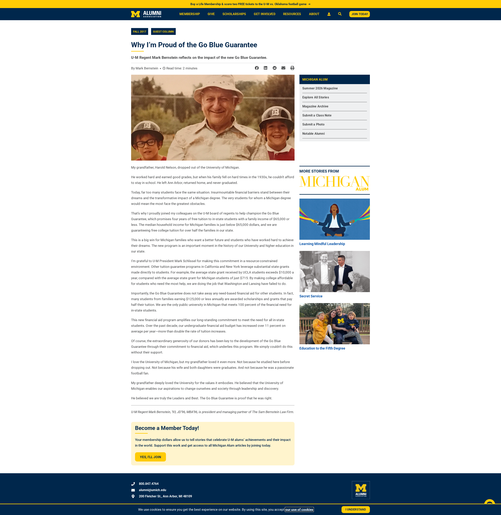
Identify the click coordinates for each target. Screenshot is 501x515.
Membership (189, 14)
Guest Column (163, 31)
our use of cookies (299, 509)
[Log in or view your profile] (328, 14)
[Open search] (339, 14)
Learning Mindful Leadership (322, 244)
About (314, 14)
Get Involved (264, 14)
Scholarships (234, 14)
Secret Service (311, 296)
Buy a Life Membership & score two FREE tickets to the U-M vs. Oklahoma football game (250, 4)
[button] (257, 68)
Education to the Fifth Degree (322, 348)
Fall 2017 (139, 31)
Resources (292, 14)
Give (211, 14)
